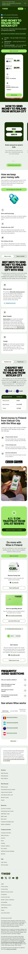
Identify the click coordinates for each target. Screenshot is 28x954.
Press (2, 840)
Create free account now (14, 165)
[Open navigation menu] (25, 9)
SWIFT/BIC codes (5, 813)
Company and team (6, 832)
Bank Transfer (7, 316)
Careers (3, 843)
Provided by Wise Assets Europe (14, 628)
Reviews (3, 853)
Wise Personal (4, 773)
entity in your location (11, 949)
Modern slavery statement (7, 899)
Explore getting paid (14, 588)
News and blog (5, 835)
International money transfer (8, 789)
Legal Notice (4, 907)
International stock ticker (7, 811)
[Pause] (24, 469)
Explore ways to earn (14, 660)
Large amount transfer (6, 792)
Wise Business (4, 775)
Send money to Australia (12, 727)
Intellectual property (6, 905)
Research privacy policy (7, 891)
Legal (2, 884)
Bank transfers (7, 319)
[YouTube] (13, 878)
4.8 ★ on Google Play (10, 17)
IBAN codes (4, 816)
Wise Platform (4, 778)
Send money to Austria (12, 733)
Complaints (4, 894)
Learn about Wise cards (14, 621)
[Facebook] (2, 878)
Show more (13, 741)
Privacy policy (4, 886)
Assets (2, 800)
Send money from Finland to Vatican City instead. (13, 33)
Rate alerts (3, 819)
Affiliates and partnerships (7, 851)
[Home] (5, 8)
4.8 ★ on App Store (10, 14)
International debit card (7, 794)
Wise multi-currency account (17, 291)
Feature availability (5, 824)
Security (3, 838)
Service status (4, 865)
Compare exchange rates (7, 821)
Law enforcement (5, 913)
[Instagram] (10, 878)
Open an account (14, 51)
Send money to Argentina (12, 722)
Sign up (20, 8)
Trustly (5, 341)
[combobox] (9, 61)
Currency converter (6, 808)
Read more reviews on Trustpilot (14, 530)
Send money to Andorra (12, 717)
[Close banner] (25, 3)
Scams (2, 910)
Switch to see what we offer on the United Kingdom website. (11, 4)
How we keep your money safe (14, 189)
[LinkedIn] (17, 878)
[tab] (7, 256)
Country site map (5, 897)
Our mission (4, 848)
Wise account (4, 787)
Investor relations (5, 846)
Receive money (5, 797)
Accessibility (4, 902)
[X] (6, 878)
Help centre (4, 862)
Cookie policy (4, 889)
